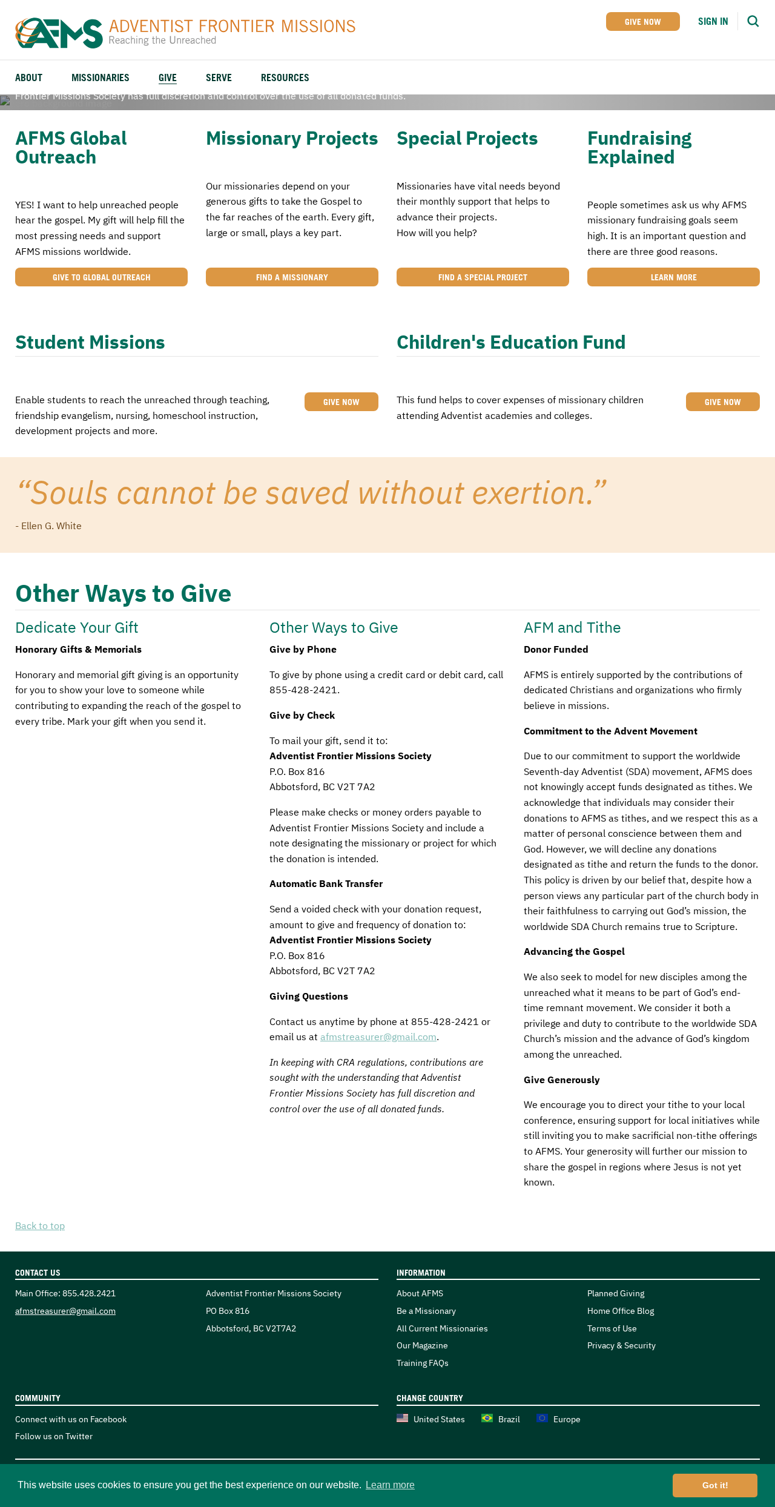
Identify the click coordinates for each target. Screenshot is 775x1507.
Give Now (643, 21)
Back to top (40, 1225)
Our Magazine (422, 1345)
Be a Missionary (426, 1310)
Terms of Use (612, 1328)
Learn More (674, 277)
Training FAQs (423, 1362)
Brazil (509, 1419)
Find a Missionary (292, 277)
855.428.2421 (89, 1293)
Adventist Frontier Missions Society (192, 33)
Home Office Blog (620, 1310)
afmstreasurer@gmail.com (378, 1036)
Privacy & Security (621, 1345)
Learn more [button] (390, 1485)
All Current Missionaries (442, 1328)
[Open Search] (753, 21)
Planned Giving (615, 1293)
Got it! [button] (715, 1485)
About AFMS (420, 1293)
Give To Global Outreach (102, 277)
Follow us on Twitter (54, 1436)
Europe (567, 1419)
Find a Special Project (482, 277)
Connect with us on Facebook (71, 1419)
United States (439, 1419)
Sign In (713, 21)
